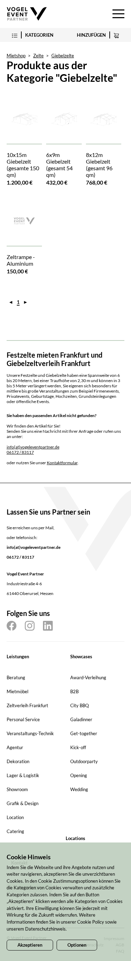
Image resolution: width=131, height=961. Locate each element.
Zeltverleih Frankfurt (27, 705)
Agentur (15, 747)
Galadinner (81, 719)
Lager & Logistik (23, 775)
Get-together (83, 733)
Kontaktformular (62, 462)
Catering (15, 831)
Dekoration (18, 761)
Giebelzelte (62, 55)
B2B (74, 691)
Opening (78, 775)
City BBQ (79, 705)
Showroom (17, 789)
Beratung (16, 677)
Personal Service (23, 719)
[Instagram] (30, 626)
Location (15, 817)
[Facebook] (11, 626)
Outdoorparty (84, 761)
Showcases (81, 656)
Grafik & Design (22, 803)
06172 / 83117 (20, 452)
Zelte (38, 55)
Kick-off (78, 747)
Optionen (76, 945)
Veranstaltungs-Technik (30, 733)
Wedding (79, 789)
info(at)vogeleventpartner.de (33, 447)
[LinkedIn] (48, 626)
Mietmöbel (17, 691)
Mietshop (16, 55)
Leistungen (18, 656)
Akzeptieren (29, 945)
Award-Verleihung (88, 677)
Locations (75, 838)
